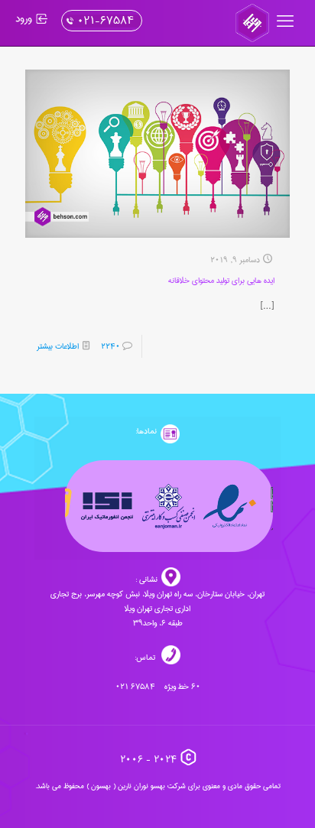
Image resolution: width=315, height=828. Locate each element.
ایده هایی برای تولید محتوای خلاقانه (221, 280)
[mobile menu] (287, 23)
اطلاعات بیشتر (58, 346)
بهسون (101, 786)
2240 (110, 346)
